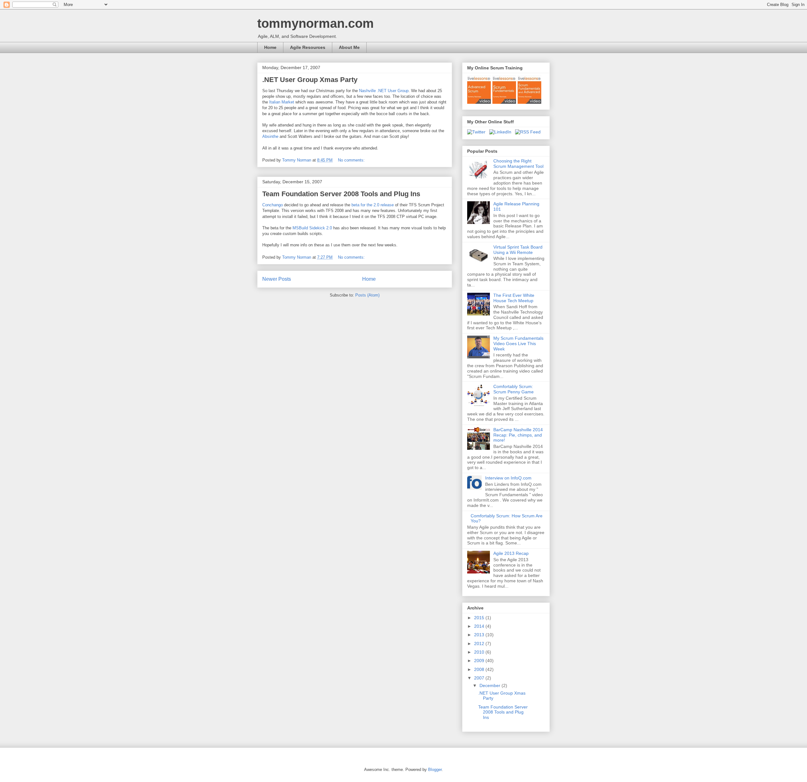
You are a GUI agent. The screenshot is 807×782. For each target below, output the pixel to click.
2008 (479, 669)
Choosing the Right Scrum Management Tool (518, 163)
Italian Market (282, 102)
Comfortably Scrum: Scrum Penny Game (513, 389)
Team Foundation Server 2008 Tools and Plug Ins (341, 194)
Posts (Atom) (367, 295)
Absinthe (270, 136)
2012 (479, 643)
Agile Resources (307, 47)
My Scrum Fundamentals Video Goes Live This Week (518, 343)
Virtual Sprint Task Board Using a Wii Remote (518, 249)
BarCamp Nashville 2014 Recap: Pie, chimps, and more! (518, 435)
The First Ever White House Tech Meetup (513, 298)
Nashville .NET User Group (384, 90)
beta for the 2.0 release (373, 205)
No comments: (352, 160)
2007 (479, 677)
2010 (479, 652)
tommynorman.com (315, 23)
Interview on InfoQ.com (508, 477)
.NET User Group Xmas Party (309, 80)
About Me (349, 47)
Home (270, 47)
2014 (479, 626)
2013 (479, 634)
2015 (479, 617)
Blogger (435, 769)
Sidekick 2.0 (312, 228)
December (490, 685)
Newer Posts (276, 279)
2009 (479, 660)
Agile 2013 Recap (511, 553)
